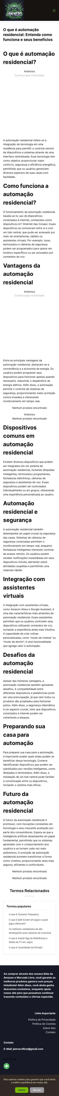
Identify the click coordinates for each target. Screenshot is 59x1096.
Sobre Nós (49, 1028)
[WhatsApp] (7, 1066)
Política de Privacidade (42, 1019)
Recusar (37, 1090)
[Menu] (54, 10)
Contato (51, 1032)
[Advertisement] (29, 107)
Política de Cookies (44, 1023)
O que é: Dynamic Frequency (24, 914)
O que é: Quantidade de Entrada (25, 947)
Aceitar (21, 1090)
